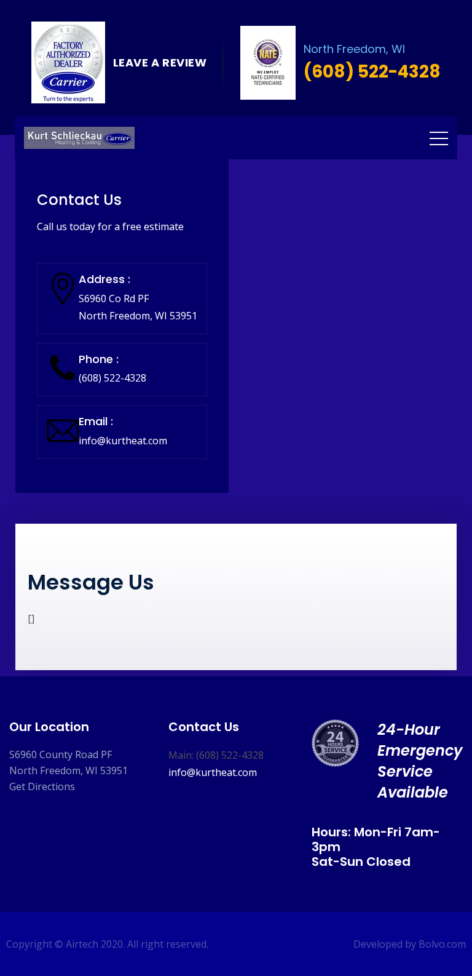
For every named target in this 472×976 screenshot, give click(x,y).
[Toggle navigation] (439, 138)
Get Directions (42, 786)
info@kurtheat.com (123, 440)
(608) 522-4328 (112, 378)
